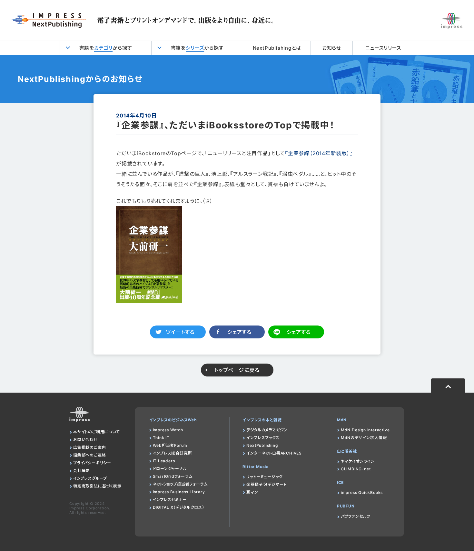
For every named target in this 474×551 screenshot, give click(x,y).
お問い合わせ (85, 439)
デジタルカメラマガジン (267, 429)
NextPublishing (262, 445)
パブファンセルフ (355, 516)
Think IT (161, 437)
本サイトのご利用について (96, 431)
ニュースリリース (383, 48)
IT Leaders (164, 460)
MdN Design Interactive (365, 429)
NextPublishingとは (277, 48)
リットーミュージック (264, 476)
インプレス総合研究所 (172, 453)
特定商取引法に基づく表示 (97, 486)
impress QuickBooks (362, 492)
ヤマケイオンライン (358, 461)
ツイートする (180, 332)
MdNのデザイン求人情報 (364, 437)
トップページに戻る (236, 370)
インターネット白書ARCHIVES (274, 453)
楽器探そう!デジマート (266, 484)
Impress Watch (168, 429)
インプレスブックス (262, 437)
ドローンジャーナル (170, 468)
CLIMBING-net (356, 468)
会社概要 (81, 470)
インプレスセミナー (170, 499)
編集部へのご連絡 (89, 455)
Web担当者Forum (170, 445)
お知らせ (331, 48)
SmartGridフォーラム (173, 476)
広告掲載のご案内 (89, 447)
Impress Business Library (179, 491)
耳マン (252, 492)
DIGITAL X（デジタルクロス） (178, 507)
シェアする (239, 332)
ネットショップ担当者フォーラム (180, 484)
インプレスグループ (90, 478)
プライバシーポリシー (92, 462)
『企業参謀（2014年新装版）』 (319, 153)
